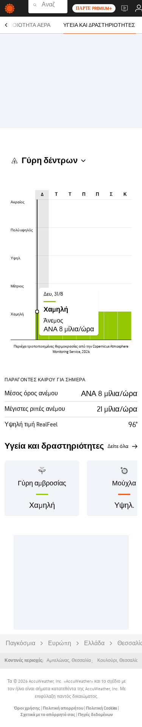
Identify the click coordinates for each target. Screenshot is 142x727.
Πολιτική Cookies (102, 708)
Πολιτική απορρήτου (63, 708)
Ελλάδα (94, 643)
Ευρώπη (59, 643)
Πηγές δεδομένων (95, 714)
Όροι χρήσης (27, 708)
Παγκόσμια (20, 643)
